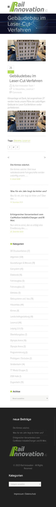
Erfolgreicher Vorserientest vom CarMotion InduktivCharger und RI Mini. (27, 217)
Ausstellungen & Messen (21, 263)
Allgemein (14, 257)
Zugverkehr (15, 382)
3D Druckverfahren (18, 251)
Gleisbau (14, 292)
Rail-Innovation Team (24, 85)
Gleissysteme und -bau (20, 298)
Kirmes (13, 310)
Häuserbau (20, 89)
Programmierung (17, 352)
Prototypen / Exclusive (19, 358)
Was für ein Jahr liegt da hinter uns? (28, 191)
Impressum (19, 494)
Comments (17, 92)
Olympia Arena (16, 340)
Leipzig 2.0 (15, 328)
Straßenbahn (15, 364)
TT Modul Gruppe (17, 370)
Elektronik (14, 275)
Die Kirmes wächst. (20, 165)
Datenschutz (30, 494)
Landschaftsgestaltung (20, 316)
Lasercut (29, 89)
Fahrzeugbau (16, 281)
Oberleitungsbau (17, 334)
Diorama (17, 140)
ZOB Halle (14, 376)
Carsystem (14, 269)
